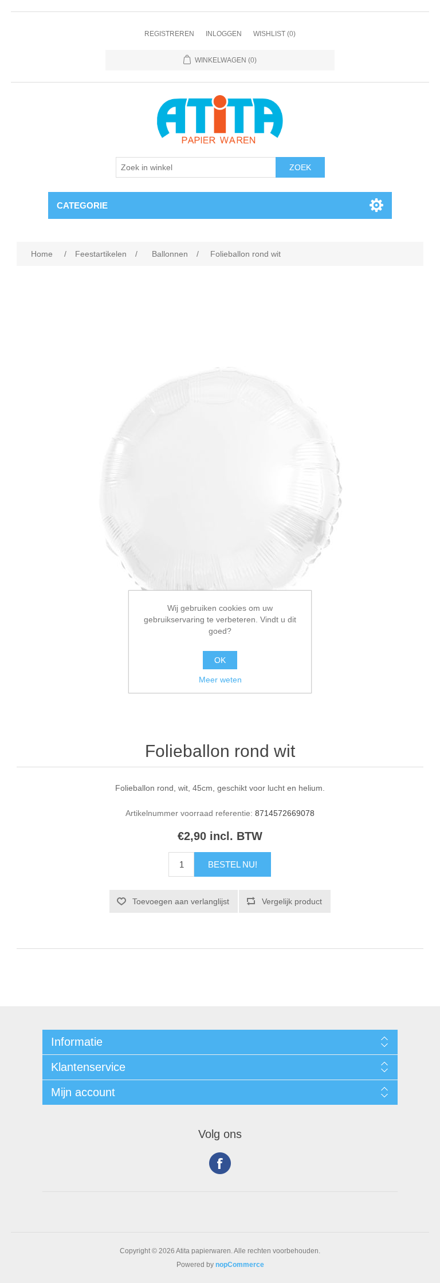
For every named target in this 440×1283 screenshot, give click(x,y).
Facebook (220, 1163)
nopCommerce (239, 1265)
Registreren (169, 34)
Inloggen (224, 34)
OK (220, 660)
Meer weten (220, 679)
